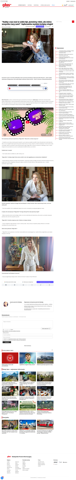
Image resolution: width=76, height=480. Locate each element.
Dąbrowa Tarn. (9, 467)
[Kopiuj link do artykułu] (41, 285)
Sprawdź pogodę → (71, 5)
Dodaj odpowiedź (45, 328)
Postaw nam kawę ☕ (40, 26)
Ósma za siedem (25, 470)
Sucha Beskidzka (18, 468)
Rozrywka (36, 5)
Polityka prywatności (41, 464)
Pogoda (23, 461)
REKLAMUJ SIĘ (72, 1)
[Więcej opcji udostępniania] (49, 285)
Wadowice (17, 471)
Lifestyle (23, 464)
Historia (30, 5)
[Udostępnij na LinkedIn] (14, 285)
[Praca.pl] (56, 462)
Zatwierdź (7, 342)
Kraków (8, 461)
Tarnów (16, 470)
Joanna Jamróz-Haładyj (6, 27)
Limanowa (8, 470)
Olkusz (16, 463)
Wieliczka (16, 472)
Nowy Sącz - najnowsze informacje (14, 369)
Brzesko (8, 464)
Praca (53, 5)
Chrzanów (8, 465)
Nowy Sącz (17, 461)
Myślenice (8, 472)
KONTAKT (68, 1)
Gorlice (8, 468)
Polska (23, 467)
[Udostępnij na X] (32, 285)
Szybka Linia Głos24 (45, 5)
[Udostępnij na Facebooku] (6, 285)
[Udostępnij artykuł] (53, 27)
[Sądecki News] (60, 462)
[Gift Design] (56, 464)
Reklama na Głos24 (41, 463)
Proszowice (17, 467)
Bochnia (8, 463)
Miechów (8, 471)
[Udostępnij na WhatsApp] (23, 285)
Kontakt (39, 465)
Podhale (16, 465)
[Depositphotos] (65, 462)
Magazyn (24, 463)
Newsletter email (41, 461)
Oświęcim (17, 464)
